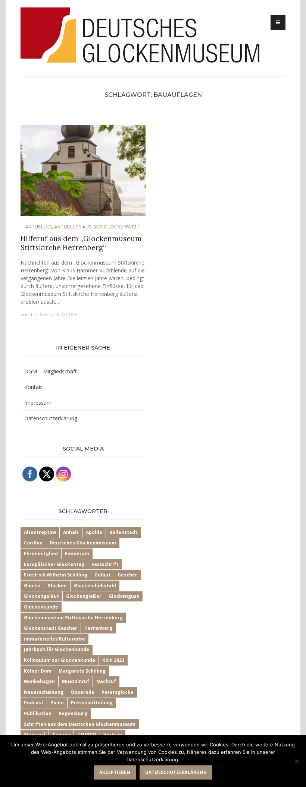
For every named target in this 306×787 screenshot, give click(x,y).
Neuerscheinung (43, 692)
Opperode (82, 692)
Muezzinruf (75, 681)
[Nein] (296, 761)
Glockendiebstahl (95, 585)
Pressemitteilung (92, 702)
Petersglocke (118, 692)
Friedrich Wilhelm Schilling (55, 575)
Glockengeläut (41, 596)
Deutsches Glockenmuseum (83, 543)
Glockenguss (124, 596)
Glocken (57, 585)
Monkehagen (39, 681)
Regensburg (73, 713)
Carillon (33, 543)
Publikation (37, 713)
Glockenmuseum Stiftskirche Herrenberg (73, 617)
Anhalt (71, 532)
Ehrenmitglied (41, 553)
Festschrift (104, 564)
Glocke (32, 585)
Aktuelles (38, 227)
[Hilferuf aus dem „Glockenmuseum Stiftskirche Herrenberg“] (83, 173)
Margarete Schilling (82, 671)
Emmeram (77, 553)
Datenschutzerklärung (50, 418)
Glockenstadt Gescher (50, 628)
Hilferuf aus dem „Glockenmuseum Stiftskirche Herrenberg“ (81, 243)
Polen (57, 702)
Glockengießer (84, 596)
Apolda (94, 532)
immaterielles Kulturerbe (54, 639)
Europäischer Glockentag (54, 564)
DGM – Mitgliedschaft (50, 371)
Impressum (37, 402)
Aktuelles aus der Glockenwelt (97, 227)
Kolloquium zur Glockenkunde (59, 660)
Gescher (127, 575)
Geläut (102, 575)
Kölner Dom (37, 671)
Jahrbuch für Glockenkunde (56, 649)
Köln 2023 (113, 660)
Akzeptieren (114, 772)
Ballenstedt (123, 532)
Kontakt (33, 387)
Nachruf (106, 681)
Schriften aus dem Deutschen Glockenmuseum (79, 724)
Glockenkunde (41, 607)
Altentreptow (40, 532)
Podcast (33, 702)
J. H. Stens (40, 314)
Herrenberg (98, 628)
